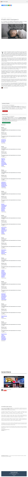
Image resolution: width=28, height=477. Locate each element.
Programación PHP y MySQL (12, 473)
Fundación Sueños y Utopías (14, 472)
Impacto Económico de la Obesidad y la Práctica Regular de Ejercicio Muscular (4, 207)
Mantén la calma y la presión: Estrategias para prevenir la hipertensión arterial (4, 162)
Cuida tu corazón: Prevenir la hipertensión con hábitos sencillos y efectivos (3, 273)
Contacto (14, 475)
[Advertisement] (14, 12)
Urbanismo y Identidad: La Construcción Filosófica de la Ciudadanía (4, 184)
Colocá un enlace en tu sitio (6, 122)
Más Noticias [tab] (3, 124)
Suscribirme (5, 111)
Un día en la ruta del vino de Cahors (3, 140)
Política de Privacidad (14, 474)
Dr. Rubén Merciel (3, 429)
